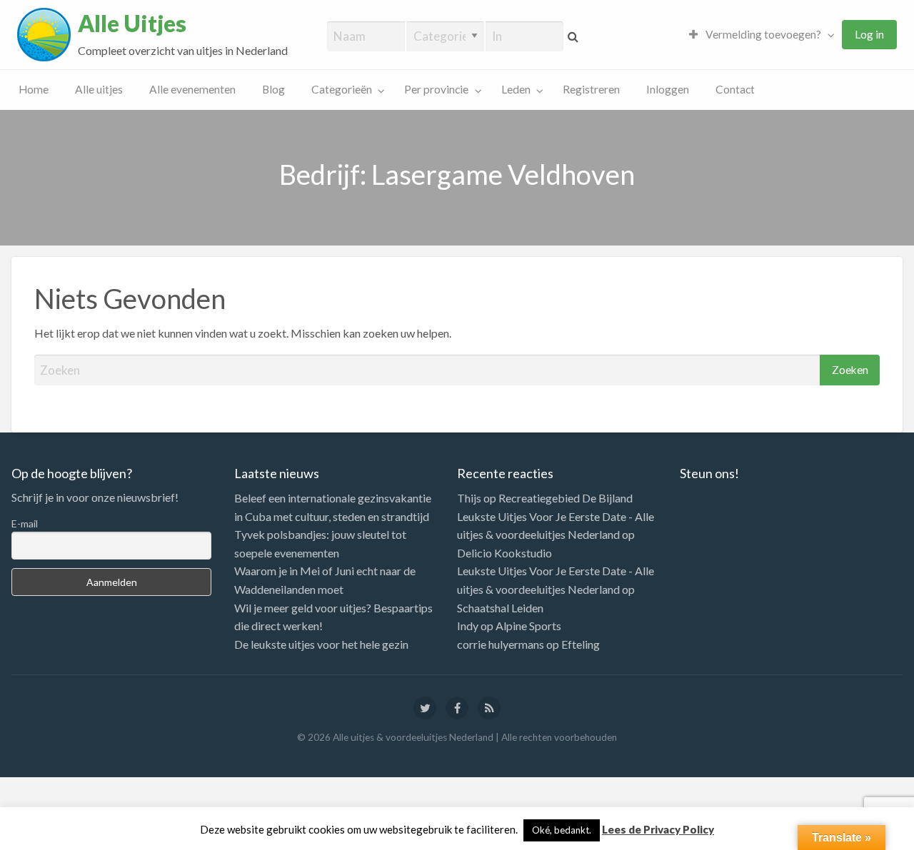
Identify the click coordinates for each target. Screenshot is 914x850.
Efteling (580, 644)
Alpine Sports (528, 625)
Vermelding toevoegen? (762, 34)
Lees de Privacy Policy (658, 829)
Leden (516, 89)
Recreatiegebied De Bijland (565, 498)
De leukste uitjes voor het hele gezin (321, 644)
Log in (869, 34)
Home (34, 89)
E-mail (24, 523)
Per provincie (436, 89)
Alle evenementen (192, 89)
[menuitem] (758, 35)
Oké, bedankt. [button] (561, 830)
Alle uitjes (99, 89)
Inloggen (667, 89)
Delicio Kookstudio (504, 553)
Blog (273, 89)
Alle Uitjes (132, 23)
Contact (735, 89)
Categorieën (341, 89)
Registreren (591, 89)
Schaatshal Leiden (500, 607)
